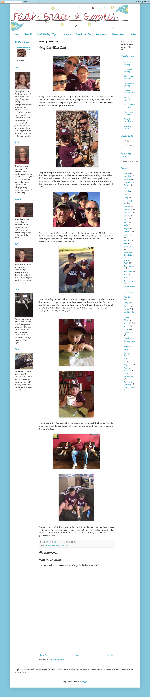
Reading (127, 302)
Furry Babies (128, 212)
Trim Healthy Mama (128, 354)
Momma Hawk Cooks (23, 47)
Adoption (127, 173)
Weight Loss (128, 365)
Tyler (67, 545)
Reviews (126, 309)
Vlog (125, 361)
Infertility (127, 240)
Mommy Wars (128, 271)
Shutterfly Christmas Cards (129, 91)
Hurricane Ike (128, 235)
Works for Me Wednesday (128, 383)
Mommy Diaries (129, 266)
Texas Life (127, 338)
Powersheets (101, 34)
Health (126, 222)
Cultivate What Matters (129, 184)
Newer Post (44, 655)
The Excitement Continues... (129, 105)
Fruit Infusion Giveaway (128, 113)
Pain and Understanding (129, 120)
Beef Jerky (28, 50)
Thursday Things (129, 341)
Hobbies (126, 225)
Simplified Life (129, 312)
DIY (125, 188)
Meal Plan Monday (127, 262)
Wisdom (126, 373)
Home (16, 34)
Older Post (110, 655)
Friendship (127, 206)
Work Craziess (128, 376)
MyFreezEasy (128, 281)
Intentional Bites (83, 34)
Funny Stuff (128, 209)
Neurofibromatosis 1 (129, 287)
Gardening (127, 216)
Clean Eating (128, 176)
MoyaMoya (127, 278)
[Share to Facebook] (72, 542)
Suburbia (126, 326)
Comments (128, 146)
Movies (126, 275)
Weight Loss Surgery (128, 369)
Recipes (126, 306)
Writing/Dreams (129, 387)
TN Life (126, 329)
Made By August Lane (47, 34)
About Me (28, 34)
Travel (126, 350)
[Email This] (65, 542)
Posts (126, 141)
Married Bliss (128, 255)
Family (126, 197)
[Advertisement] (76, 635)
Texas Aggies (60, 545)
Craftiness (127, 179)
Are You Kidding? (127, 98)
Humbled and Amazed (128, 127)
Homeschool (127, 232)
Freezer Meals (118, 34)
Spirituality (127, 323)
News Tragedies (129, 292)
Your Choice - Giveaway (128, 63)
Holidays (126, 228)
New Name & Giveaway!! (128, 70)
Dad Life (48, 545)
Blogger (84, 681)
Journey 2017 (128, 252)
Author (133, 34)
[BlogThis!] (67, 542)
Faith (125, 194)
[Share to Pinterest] (74, 542)
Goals (125, 219)
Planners (66, 34)
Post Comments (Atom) (57, 659)
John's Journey (128, 246)
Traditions (127, 346)
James (53, 545)
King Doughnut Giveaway (129, 84)
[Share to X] (70, 542)
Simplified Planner (127, 318)
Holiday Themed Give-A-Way (129, 77)
